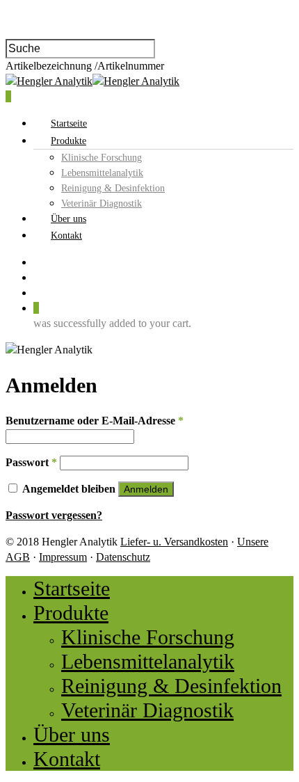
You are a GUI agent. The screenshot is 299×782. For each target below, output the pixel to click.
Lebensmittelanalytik (102, 173)
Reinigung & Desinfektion (113, 188)
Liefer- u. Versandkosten (174, 542)
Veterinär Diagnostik (101, 203)
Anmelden (146, 489)
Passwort (31, 462)
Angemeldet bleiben (70, 489)
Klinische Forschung (101, 157)
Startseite (69, 123)
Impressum (63, 557)
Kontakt (66, 235)
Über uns (68, 219)
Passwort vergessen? (54, 515)
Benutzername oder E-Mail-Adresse (95, 420)
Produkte (68, 141)
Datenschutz (123, 557)
